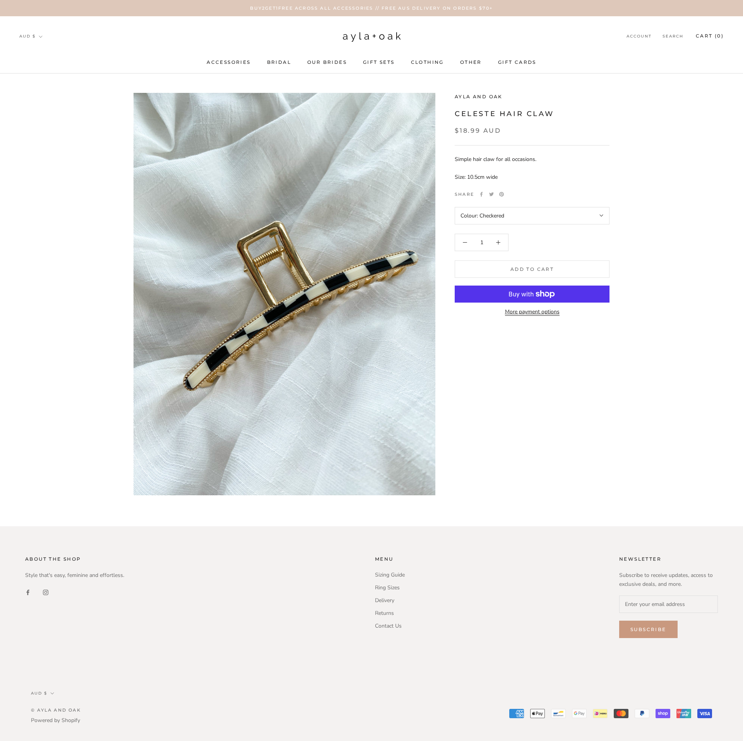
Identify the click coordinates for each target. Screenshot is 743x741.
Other (471, 62)
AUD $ (27, 36)
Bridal (279, 62)
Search (673, 36)
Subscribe (648, 629)
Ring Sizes (387, 587)
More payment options (532, 311)
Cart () (710, 36)
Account (639, 36)
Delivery (384, 600)
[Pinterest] (501, 194)
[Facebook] (481, 194)
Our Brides (327, 62)
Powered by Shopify (55, 720)
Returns (384, 613)
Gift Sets (379, 62)
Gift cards (517, 62)
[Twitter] (491, 194)
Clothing (427, 62)
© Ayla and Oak (56, 710)
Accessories (228, 62)
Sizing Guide (390, 574)
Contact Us (388, 626)
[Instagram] (45, 591)
